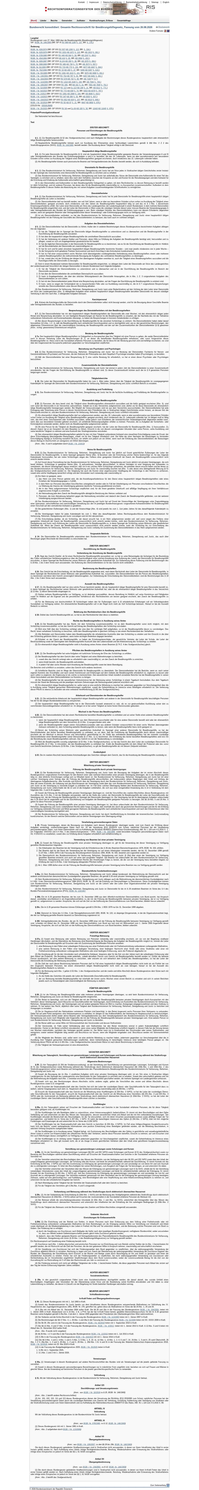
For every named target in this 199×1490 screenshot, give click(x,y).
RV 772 (63, 91)
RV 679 (64, 79)
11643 (95, 108)
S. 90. (76, 79)
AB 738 (69, 64)
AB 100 (79, 108)
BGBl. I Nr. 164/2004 (39, 79)
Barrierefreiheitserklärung (135, 2)
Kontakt (80, 2)
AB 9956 (89, 103)
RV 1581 (62, 73)
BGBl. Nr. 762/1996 (39, 70)
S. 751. (104, 85)
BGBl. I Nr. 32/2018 (39, 103)
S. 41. (81, 85)
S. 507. (93, 64)
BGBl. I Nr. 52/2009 (39, 88)
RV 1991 (63, 94)
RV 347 (63, 97)
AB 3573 (86, 64)
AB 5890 (92, 73)
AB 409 (67, 70)
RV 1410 (64, 82)
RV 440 (61, 55)
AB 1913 (88, 52)
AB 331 (75, 85)
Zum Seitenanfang (158, 1485)
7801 (91, 85)
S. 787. (99, 91)
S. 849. (96, 100)
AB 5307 (88, 70)
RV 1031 (62, 52)
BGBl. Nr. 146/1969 (43, 42)
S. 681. (99, 76)
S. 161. (77, 73)
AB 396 (70, 97)
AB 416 (62, 58)
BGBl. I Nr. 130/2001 (39, 76)
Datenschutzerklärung (111, 2)
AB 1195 (72, 42)
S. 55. (76, 97)
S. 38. (74, 61)
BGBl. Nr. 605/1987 (39, 61)
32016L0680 (47, 105)
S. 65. (68, 58)
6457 (85, 76)
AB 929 (71, 100)
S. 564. (99, 67)
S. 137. (79, 42)
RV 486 (63, 64)
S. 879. (97, 103)
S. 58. (74, 55)
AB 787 (70, 76)
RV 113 (63, 88)
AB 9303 (86, 97)
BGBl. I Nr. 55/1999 (39, 73)
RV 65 (63, 103)
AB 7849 (96, 85)
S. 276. (90, 42)
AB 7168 (87, 79)
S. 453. (86, 58)
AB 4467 (91, 67)
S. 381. (96, 52)
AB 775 (69, 67)
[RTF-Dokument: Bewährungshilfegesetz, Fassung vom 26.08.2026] (168, 31)
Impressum (93, 2)
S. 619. (96, 70)
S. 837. (94, 97)
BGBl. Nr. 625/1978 (39, 52)
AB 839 (70, 91)
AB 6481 (91, 76)
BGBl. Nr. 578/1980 (39, 55)
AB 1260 (69, 49)
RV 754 (63, 76)
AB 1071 (70, 52)
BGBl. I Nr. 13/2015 (39, 97)
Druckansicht (162, 27)
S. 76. (75, 64)
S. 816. (96, 94)
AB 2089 (70, 94)
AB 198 (80, 88)
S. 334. (87, 49)
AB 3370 (85, 61)
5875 (87, 73)
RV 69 (64, 108)
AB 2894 (78, 58)
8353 (85, 91)
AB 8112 (96, 88)
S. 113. (76, 49)
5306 (82, 70)
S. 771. (104, 88)
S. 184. (78, 94)
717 (94, 79)
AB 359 (68, 61)
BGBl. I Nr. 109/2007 (39, 85)
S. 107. (77, 100)
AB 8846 (89, 94)
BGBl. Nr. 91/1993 (38, 67)
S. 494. (92, 61)
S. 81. (76, 76)
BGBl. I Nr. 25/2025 (39, 108)
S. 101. (76, 67)
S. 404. (92, 55)
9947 (83, 103)
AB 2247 (85, 55)
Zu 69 (73, 108)
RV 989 (65, 42)
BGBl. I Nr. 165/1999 (106, 832)
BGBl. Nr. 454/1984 (39, 58)
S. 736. (97, 82)
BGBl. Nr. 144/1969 (65, 145)
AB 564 (68, 55)
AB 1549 (72, 82)
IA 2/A (62, 61)
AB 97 (68, 103)
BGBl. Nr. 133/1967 (77, 891)
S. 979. (110, 108)
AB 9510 (88, 100)
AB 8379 (91, 91)
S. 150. (79, 82)
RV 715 (62, 67)
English (166, 2)
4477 (85, 67)
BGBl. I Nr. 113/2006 (39, 82)
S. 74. (76, 91)
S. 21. (86, 88)
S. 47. (73, 70)
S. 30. (85, 108)
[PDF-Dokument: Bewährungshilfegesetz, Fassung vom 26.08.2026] (165, 31)
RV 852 (64, 100)
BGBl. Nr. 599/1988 (39, 64)
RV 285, (64, 85)
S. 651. (100, 73)
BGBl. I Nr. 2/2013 (38, 94)
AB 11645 (102, 108)
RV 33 (61, 70)
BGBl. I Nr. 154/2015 (39, 100)
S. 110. (78, 52)
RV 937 (62, 49)
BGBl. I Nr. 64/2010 (39, 91)
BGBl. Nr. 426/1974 (39, 49)
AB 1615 (70, 73)
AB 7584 (90, 82)
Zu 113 (73, 88)
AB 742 (70, 79)
